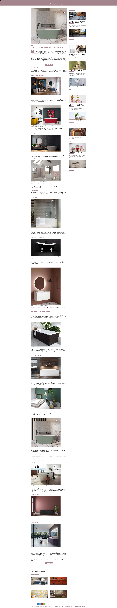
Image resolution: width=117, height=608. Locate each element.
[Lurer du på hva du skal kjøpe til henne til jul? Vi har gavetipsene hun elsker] (77, 99)
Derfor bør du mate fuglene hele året (76, 70)
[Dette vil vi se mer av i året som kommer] (39, 581)
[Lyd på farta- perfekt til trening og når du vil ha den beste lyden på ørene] (77, 16)
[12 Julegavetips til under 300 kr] (77, 116)
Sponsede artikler (71, 23)
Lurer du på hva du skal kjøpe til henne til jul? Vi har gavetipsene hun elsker (77, 105)
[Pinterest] (42, 604)
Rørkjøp (36, 553)
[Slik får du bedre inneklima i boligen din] (77, 49)
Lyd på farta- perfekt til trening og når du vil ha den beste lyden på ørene (77, 22)
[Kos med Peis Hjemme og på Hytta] (77, 33)
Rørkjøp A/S (64, 60)
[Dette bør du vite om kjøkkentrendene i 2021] (58, 581)
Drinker (70, 89)
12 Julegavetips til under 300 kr (75, 120)
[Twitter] (40, 604)
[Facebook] (85, 7)
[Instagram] (87, 7)
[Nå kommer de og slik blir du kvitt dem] (77, 164)
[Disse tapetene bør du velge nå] (39, 594)
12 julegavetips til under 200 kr (75, 152)
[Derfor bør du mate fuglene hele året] (77, 65)
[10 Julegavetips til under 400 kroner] (77, 132)
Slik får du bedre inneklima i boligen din (77, 54)
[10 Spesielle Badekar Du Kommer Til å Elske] (58, 594)
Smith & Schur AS (52, 607)
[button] (89, 7)
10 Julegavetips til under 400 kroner (76, 137)
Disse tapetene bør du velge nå (37, 599)
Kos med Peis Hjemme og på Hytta (76, 37)
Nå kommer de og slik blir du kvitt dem (77, 168)
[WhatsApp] (44, 604)
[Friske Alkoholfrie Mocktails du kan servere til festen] (77, 82)
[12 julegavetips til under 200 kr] (77, 147)
